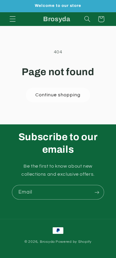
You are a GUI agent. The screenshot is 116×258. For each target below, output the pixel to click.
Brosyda (47, 241)
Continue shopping (58, 94)
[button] (12, 19)
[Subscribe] (97, 192)
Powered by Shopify (74, 241)
